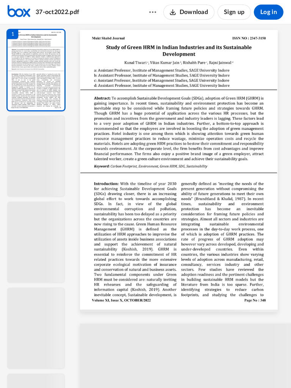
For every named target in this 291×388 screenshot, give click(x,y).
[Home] (19, 12)
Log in (268, 12)
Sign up (234, 12)
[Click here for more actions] (152, 12)
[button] (36, 70)
